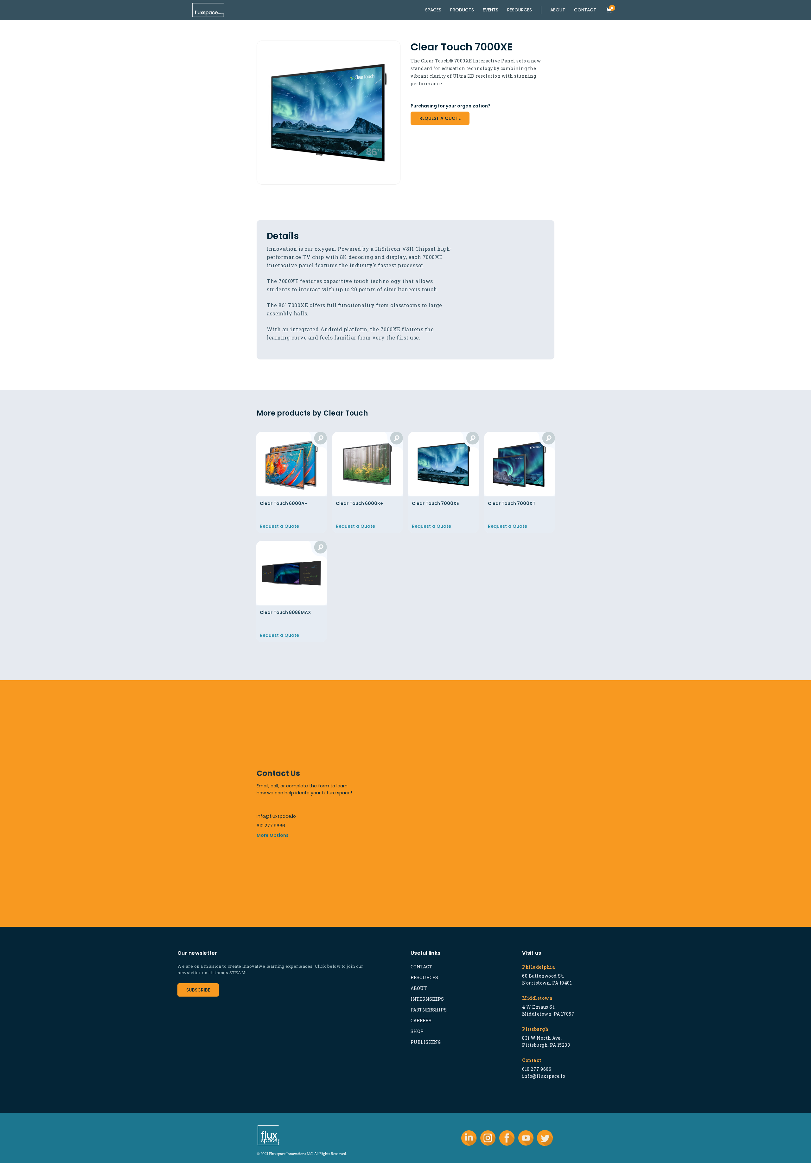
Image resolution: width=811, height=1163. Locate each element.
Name (403, 724)
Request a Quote (440, 118)
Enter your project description (427, 806)
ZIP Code (502, 775)
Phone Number (506, 724)
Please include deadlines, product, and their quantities (451, 812)
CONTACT (421, 967)
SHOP (417, 1031)
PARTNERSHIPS (429, 1010)
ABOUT (419, 988)
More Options (273, 835)
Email (402, 749)
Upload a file (408, 844)
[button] (557, 10)
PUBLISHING (426, 1042)
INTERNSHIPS (427, 999)
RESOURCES (424, 977)
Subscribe (198, 990)
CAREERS (421, 1021)
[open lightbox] (328, 112)
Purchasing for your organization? (450, 106)
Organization (410, 775)
